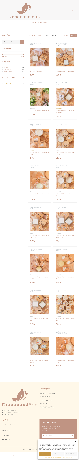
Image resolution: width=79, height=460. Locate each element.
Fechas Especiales (8, 71)
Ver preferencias (71, 454)
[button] (76, 441)
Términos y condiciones (67, 457)
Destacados (63, 43)
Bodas (57, 43)
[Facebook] (3, 439)
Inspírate (58, 332)
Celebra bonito (7, 69)
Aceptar (42, 454)
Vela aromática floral (36, 71)
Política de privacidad (57, 457)
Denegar (55, 454)
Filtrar (22, 56)
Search (22, 42)
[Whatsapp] (9, 439)
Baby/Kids (6, 67)
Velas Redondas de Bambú (35, 125)
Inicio (33, 22)
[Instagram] (6, 439)
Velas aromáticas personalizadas (65, 71)
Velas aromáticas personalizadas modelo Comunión (39, 278)
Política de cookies (48, 457)
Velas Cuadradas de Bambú (36, 44)
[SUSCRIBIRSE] (72, 436)
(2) (14, 83)
